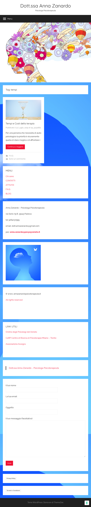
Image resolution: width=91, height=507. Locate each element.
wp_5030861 (36, 128)
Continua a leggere (15, 147)
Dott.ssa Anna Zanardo (45, 6)
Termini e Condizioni (13, 490)
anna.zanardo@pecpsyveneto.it (25, 232)
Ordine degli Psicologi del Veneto (21, 332)
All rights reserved (14, 300)
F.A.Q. (11, 156)
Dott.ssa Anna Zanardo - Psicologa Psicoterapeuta (34, 368)
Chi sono (10, 176)
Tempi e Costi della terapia (20, 123)
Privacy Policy (11, 478)
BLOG (8, 193)
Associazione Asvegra (16, 344)
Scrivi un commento (17, 159)
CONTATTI (10, 180)
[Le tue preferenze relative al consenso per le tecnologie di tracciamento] (87, 503)
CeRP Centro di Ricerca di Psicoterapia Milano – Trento (31, 338)
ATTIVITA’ (10, 185)
